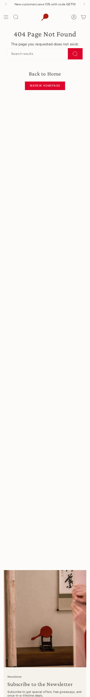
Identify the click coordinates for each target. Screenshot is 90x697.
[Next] (84, 4)
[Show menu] (6, 17)
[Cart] (83, 17)
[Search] (75, 53)
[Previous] (6, 4)
